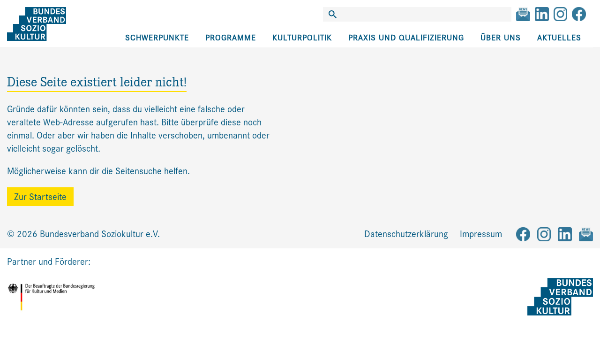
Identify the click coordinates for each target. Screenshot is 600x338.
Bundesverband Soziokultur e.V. (100, 234)
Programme (230, 38)
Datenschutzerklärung (406, 234)
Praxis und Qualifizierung (406, 38)
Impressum (481, 234)
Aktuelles (559, 38)
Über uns (500, 38)
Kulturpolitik (302, 38)
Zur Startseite (40, 197)
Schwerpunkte (157, 38)
